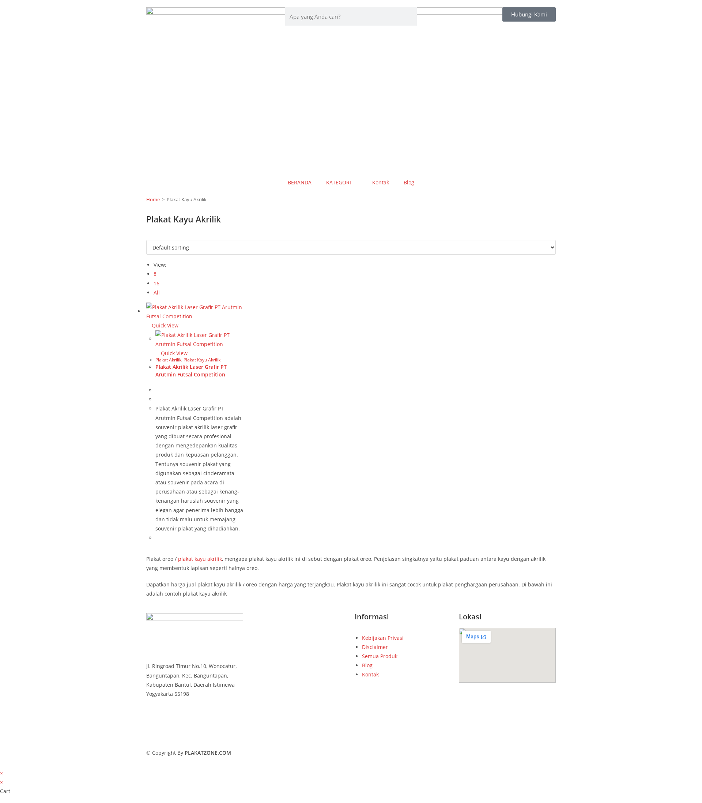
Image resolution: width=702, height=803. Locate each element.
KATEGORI (338, 182)
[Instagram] (194, 735)
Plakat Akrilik (168, 360)
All (157, 292)
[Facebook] (194, 717)
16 (156, 283)
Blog (409, 182)
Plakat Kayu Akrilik (202, 360)
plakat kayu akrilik (200, 558)
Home (153, 199)
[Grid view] (148, 235)
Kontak (380, 182)
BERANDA (300, 182)
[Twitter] (194, 726)
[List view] (152, 235)
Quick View (164, 325)
